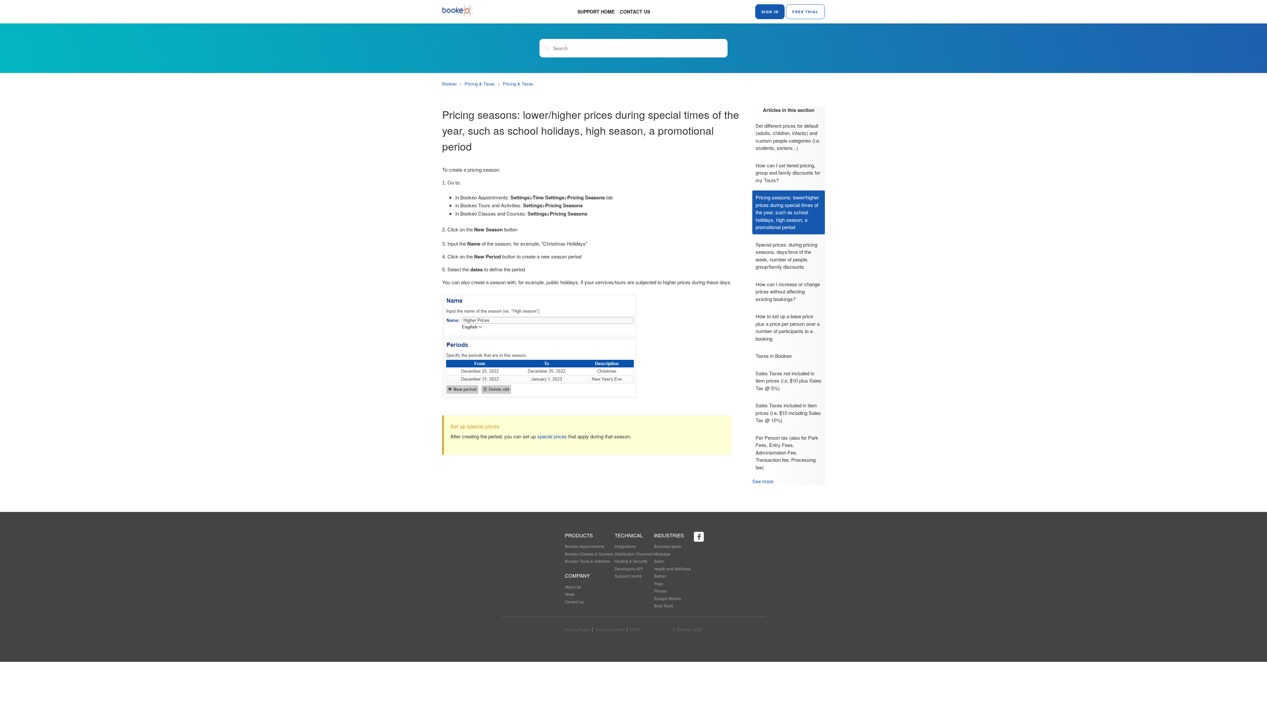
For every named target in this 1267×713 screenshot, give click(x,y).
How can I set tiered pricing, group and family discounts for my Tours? (788, 173)
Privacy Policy (577, 629)
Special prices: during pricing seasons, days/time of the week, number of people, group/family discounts (786, 255)
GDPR (635, 629)
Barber (660, 576)
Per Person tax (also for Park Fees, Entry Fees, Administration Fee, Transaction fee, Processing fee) (787, 452)
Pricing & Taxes (480, 84)
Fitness (660, 591)
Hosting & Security (631, 561)
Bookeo (449, 84)
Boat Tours (663, 605)
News (569, 594)
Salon (659, 561)
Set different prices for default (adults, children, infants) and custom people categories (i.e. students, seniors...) (788, 137)
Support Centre (628, 576)
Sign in (770, 11)
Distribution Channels (634, 554)
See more (762, 481)
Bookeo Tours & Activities (587, 561)
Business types (667, 546)
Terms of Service (610, 629)
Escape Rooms (667, 598)
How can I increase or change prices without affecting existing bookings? (788, 291)
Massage (662, 554)
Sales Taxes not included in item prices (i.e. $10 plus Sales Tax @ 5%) (789, 380)
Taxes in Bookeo (774, 355)
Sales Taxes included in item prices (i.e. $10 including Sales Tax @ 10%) (788, 413)
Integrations (625, 546)
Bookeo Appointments (584, 546)
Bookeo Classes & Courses (589, 554)
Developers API (628, 568)
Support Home (596, 11)
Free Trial (805, 11)
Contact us (635, 11)
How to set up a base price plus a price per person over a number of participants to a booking (788, 327)
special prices (552, 436)
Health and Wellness (672, 568)
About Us (573, 587)
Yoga (658, 583)
